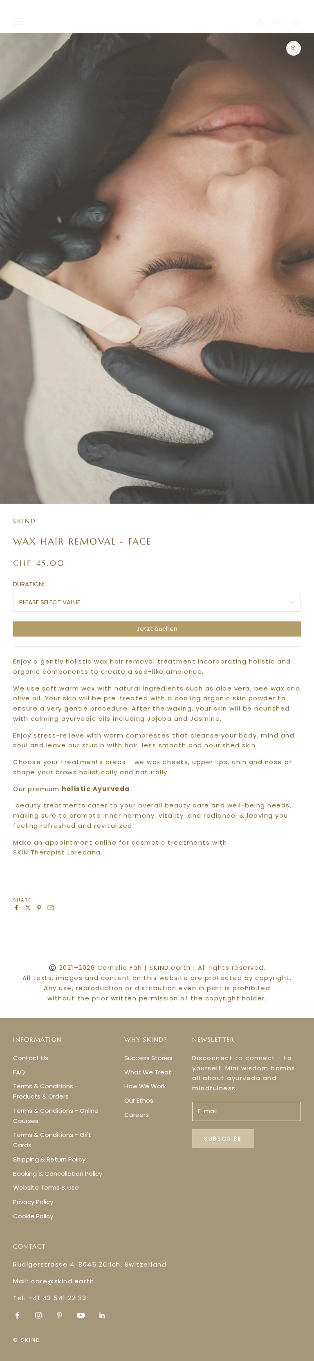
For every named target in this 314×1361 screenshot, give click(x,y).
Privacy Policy (33, 1201)
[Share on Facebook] (16, 907)
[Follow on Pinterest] (60, 1315)
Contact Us (30, 1058)
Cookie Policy (33, 1216)
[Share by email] (50, 907)
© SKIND (26, 1340)
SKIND (24, 521)
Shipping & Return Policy (49, 1159)
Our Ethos (138, 1100)
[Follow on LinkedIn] (102, 1315)
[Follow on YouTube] (81, 1315)
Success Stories (148, 1058)
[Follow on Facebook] (17, 1315)
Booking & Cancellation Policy (57, 1173)
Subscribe (223, 1139)
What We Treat (147, 1072)
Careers (136, 1114)
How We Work (145, 1086)
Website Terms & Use (46, 1187)
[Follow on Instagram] (38, 1315)
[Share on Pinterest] (39, 907)
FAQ (19, 1072)
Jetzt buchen (157, 628)
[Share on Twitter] (28, 907)
